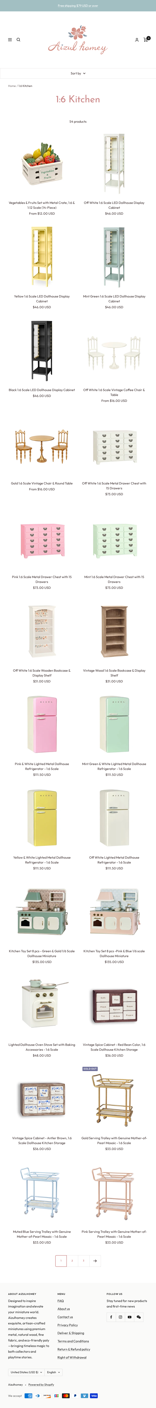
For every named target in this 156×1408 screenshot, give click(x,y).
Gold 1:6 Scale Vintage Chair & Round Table (42, 483)
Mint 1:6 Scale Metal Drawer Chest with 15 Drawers (114, 579)
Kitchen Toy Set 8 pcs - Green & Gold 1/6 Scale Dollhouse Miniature (42, 953)
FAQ (60, 1301)
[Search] (18, 40)
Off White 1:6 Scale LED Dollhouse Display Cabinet (114, 205)
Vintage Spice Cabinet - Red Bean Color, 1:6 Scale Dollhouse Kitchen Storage (114, 1047)
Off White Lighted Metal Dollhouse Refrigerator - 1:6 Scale (114, 859)
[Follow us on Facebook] (111, 1317)
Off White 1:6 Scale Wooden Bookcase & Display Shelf (42, 672)
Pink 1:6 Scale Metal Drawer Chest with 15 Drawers (42, 579)
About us (63, 1309)
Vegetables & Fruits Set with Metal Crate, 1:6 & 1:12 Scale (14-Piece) (42, 205)
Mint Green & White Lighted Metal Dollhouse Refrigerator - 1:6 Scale (114, 766)
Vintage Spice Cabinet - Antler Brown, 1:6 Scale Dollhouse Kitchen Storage (42, 1140)
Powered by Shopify (41, 1384)
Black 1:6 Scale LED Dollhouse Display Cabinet (42, 390)
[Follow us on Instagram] (120, 1317)
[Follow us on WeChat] (138, 1317)
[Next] (95, 1261)
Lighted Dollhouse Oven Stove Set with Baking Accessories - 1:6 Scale (42, 1047)
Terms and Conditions (73, 1341)
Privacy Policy (67, 1325)
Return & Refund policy (73, 1349)
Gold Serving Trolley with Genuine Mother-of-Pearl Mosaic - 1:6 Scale (114, 1140)
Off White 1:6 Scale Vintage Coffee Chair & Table (114, 392)
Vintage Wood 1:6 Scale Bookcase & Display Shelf (114, 672)
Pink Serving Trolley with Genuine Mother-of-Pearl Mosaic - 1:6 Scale (114, 1234)
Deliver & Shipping (70, 1333)
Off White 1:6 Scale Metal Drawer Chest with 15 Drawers (114, 485)
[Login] (137, 40)
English (51, 1372)
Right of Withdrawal (72, 1357)
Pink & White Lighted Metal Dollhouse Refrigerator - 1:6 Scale (42, 766)
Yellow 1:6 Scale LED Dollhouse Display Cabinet (42, 298)
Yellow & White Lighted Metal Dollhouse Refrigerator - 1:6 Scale (42, 859)
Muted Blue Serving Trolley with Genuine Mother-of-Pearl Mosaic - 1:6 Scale (42, 1234)
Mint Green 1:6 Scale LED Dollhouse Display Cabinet (114, 298)
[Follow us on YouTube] (129, 1317)
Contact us (65, 1317)
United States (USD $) (24, 1372)
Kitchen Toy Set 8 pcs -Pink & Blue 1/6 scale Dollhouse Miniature (114, 953)
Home (12, 86)
